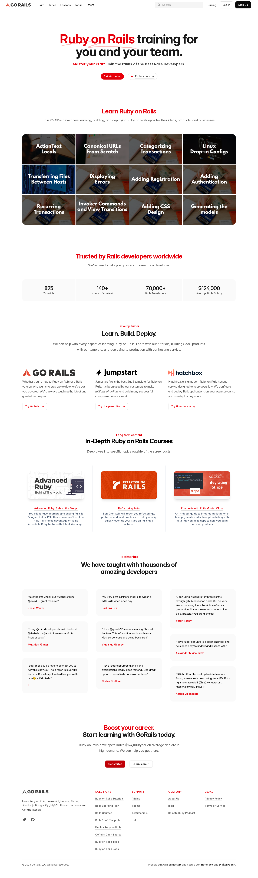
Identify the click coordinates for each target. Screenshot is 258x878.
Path (41, 5)
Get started (111, 76)
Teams (136, 805)
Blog (171, 805)
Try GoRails (34, 406)
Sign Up (243, 4)
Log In (226, 4)
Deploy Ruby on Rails (108, 827)
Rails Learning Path (107, 805)
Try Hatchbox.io (183, 406)
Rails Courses (103, 812)
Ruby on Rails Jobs (107, 848)
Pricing (212, 5)
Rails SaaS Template (108, 820)
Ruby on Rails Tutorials (109, 798)
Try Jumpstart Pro (111, 406)
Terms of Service (215, 805)
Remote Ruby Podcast (181, 812)
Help (134, 820)
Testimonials (140, 812)
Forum (78, 5)
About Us (173, 798)
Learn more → (141, 763)
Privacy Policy (213, 798)
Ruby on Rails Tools (107, 841)
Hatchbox (207, 864)
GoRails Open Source (108, 834)
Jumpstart (174, 864)
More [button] (91, 4)
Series (52, 5)
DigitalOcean (227, 864)
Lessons (65, 5)
